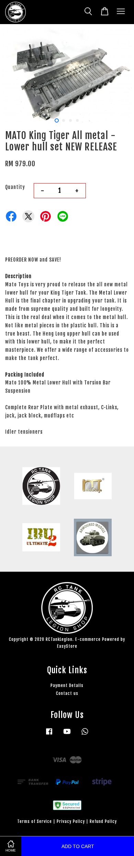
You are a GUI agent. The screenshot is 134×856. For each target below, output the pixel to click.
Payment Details (67, 685)
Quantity (15, 187)
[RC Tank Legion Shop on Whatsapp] (85, 734)
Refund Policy (103, 821)
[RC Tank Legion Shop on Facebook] (49, 734)
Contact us (67, 693)
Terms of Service (34, 821)
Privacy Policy (71, 821)
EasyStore (67, 646)
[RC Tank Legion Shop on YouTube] (67, 734)
